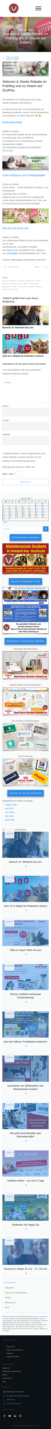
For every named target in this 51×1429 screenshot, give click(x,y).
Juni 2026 (9, 812)
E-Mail (6, 420)
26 (17, 516)
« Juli (4, 522)
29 (36, 516)
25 (10, 516)
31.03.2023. (12, 253)
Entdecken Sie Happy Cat (25, 1213)
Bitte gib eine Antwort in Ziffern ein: (18, 467)
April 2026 (10, 820)
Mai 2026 (9, 816)
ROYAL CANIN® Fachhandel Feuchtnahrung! (25, 984)
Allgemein (9, 1287)
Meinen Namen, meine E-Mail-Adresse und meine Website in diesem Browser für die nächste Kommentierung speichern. (23, 457)
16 (43, 510)
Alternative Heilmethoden (16, 1292)
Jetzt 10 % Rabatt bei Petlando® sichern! (25, 347)
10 (4, 510)
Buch (7, 1307)
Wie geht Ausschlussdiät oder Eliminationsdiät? (25, 1123)
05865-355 (11, 1400)
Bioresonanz (10, 1302)
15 (36, 510)
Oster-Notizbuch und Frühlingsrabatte (23, 175)
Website (6, 434)
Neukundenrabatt (12, 122)
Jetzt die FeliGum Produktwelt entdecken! (25, 1030)
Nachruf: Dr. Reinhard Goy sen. (25, 318)
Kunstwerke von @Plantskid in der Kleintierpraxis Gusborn (25, 1076)
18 (10, 513)
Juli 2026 (9, 808)
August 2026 (11, 804)
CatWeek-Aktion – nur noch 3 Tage (25, 1169)
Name (5, 406)
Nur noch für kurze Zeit (15, 228)
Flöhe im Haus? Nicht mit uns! (25, 938)
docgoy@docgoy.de (14, 1403)
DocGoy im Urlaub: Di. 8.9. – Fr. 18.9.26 (25, 1257)
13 (23, 510)
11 (10, 510)
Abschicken (25, 482)
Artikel (8, 1297)
